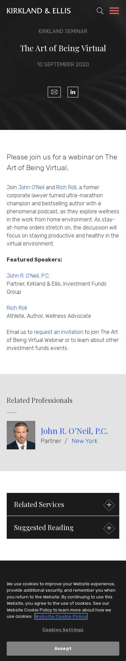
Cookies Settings (63, 629)
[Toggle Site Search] (100, 11)
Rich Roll (66, 187)
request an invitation (58, 332)
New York (84, 441)
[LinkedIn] (73, 92)
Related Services (39, 504)
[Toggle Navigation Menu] (114, 12)
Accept (63, 648)
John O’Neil (31, 187)
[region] (63, 613)
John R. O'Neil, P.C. (28, 276)
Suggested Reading (44, 527)
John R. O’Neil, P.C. (74, 430)
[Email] (54, 92)
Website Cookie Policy (61, 616)
